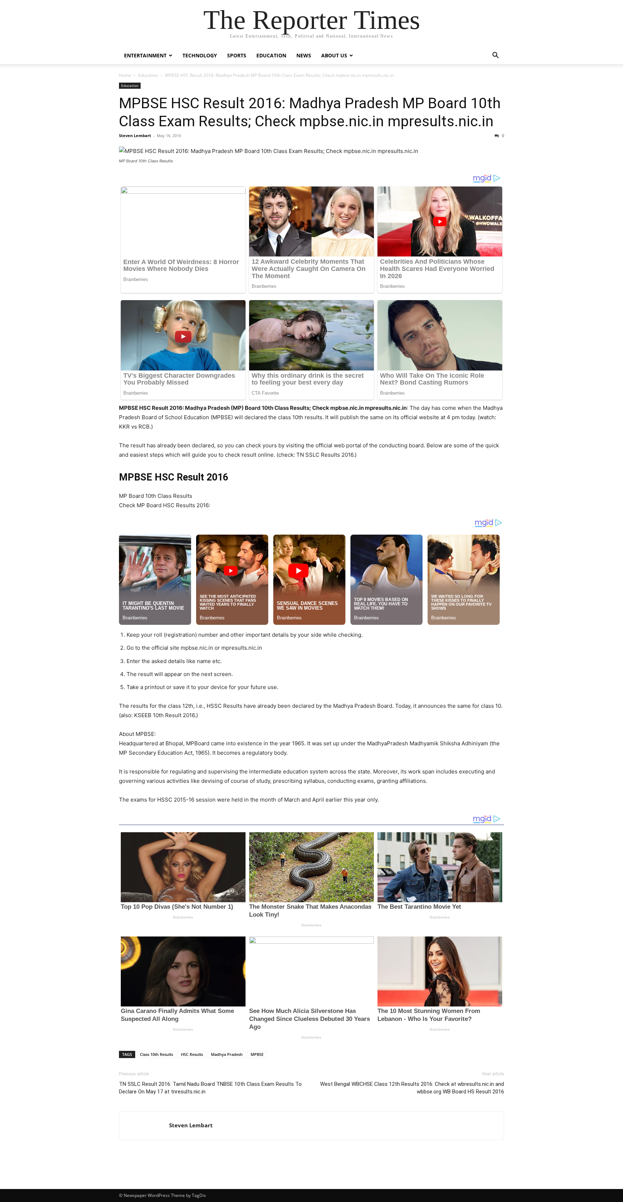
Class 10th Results (156, 1054)
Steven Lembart (135, 135)
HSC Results (192, 1054)
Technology (199, 55)
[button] (495, 56)
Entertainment (145, 55)
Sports (236, 55)
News (303, 55)
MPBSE (257, 1054)
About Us (334, 55)
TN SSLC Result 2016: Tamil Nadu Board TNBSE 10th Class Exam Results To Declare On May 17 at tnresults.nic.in (210, 1088)
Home (125, 75)
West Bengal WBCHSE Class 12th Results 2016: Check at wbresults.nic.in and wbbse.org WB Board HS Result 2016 (412, 1088)
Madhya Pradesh (227, 1054)
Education (271, 55)
